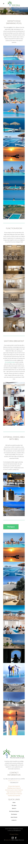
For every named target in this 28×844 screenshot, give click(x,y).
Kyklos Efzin (8, 840)
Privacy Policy (14, 834)
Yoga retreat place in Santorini (14, 791)
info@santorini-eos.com (14, 780)
